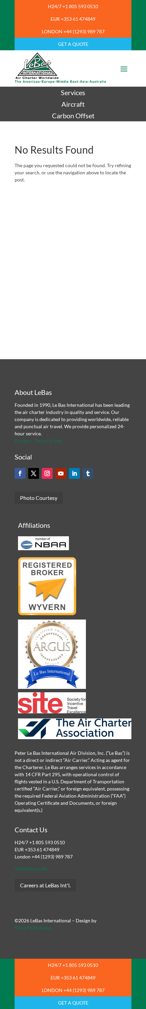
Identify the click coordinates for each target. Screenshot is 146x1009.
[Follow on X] (33, 473)
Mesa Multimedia (33, 927)
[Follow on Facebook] (20, 473)
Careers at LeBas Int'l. (45, 885)
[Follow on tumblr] (88, 473)
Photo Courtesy (38, 497)
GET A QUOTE (73, 44)
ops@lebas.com (31, 868)
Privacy (23, 440)
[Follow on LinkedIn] (74, 473)
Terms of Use (48, 440)
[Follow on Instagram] (47, 473)
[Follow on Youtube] (60, 473)
